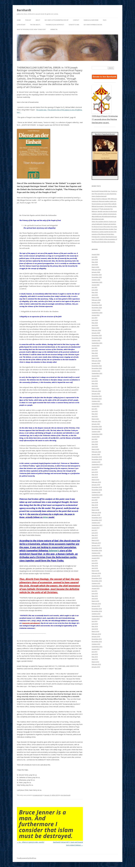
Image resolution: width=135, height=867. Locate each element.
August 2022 (95, 376)
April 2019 (95, 477)
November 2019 (97, 459)
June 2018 (95, 502)
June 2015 (95, 593)
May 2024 (95, 323)
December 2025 (97, 275)
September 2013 (97, 647)
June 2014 (95, 624)
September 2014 (97, 616)
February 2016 (96, 573)
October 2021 (96, 401)
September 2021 (97, 404)
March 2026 (95, 267)
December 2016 (97, 548)
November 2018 (97, 490)
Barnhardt (24, 10)
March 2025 (95, 297)
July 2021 (94, 409)
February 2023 (96, 361)
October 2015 (96, 583)
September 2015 (97, 586)
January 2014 (96, 636)
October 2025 (96, 280)
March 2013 (95, 662)
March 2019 (95, 480)
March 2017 (95, 540)
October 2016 (96, 553)
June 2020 (95, 442)
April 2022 (95, 386)
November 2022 (97, 368)
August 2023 (95, 345)
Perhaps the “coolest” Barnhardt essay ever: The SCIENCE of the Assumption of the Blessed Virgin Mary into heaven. (104, 239)
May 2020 (95, 444)
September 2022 (97, 373)
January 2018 (96, 515)
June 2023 (95, 350)
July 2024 (94, 318)
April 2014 (95, 629)
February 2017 (96, 543)
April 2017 (95, 538)
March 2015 (95, 601)
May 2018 (95, 505)
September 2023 (97, 343)
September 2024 (97, 313)
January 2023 (96, 363)
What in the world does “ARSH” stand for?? (31, 29)
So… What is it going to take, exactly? (30, 842)
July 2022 (94, 378)
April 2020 (95, 447)
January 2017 (96, 545)
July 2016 (94, 560)
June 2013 (95, 654)
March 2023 (95, 358)
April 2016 (95, 568)
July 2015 (94, 591)
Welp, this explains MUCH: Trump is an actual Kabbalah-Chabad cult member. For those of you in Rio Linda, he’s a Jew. (104, 224)
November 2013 (97, 641)
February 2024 (96, 330)
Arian (45, 517)
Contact (76, 20)
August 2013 (95, 649)
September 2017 (97, 525)
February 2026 (96, 270)
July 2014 (94, 621)
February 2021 (96, 421)
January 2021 (96, 424)
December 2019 (97, 457)
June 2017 (95, 533)
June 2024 (95, 320)
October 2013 (96, 644)
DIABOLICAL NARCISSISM (91, 20)
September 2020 (97, 434)
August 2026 (95, 254)
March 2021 (95, 419)
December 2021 (97, 396)
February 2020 (96, 452)
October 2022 (96, 371)
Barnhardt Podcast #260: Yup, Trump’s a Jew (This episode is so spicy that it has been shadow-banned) (104, 193)
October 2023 (96, 340)
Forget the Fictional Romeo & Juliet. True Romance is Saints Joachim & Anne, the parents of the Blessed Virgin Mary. (104, 231)
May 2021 (95, 414)
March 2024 (95, 328)
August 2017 (95, 528)
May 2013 (95, 657)
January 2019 (96, 485)
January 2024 (96, 333)
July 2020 (94, 439)
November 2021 (97, 399)
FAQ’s (104, 20)
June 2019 (95, 472)
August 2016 (95, 558)
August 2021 (95, 406)
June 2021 (95, 411)
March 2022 (95, 388)
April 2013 (95, 659)
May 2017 (95, 535)
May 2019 (95, 474)
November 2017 (97, 520)
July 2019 (94, 469)
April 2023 (95, 356)
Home (19, 20)
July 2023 (94, 348)
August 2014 (95, 619)
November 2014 (97, 611)
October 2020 (96, 431)
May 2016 (95, 566)
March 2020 (95, 449)
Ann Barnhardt (65, 795)
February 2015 (96, 603)
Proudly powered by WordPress (26, 858)
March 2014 (95, 631)
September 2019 (97, 464)
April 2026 (95, 264)
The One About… (35, 25)
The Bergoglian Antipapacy (55, 25)
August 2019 (95, 467)
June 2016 (95, 563)
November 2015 (97, 581)
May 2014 (95, 626)
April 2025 (95, 295)
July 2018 (94, 500)
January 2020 (96, 454)
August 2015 (95, 588)
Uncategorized (37, 795)
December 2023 (97, 335)
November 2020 (97, 429)
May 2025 (95, 292)
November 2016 (97, 550)
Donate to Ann (74, 25)
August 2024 (95, 315)
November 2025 (97, 277)
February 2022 (96, 391)
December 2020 (97, 426)
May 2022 (95, 383)
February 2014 (96, 634)
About (38, 20)
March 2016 (95, 571)
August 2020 (95, 437)
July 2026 (94, 257)
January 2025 (96, 302)
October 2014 (96, 614)
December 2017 (97, 517)
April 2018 (95, 507)
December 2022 (97, 366)
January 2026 (96, 272)
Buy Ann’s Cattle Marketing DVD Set (56, 20)
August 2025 (95, 285)
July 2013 (94, 652)
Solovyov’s (54, 550)
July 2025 (94, 287)
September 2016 (97, 555)
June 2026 (95, 259)
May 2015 (95, 596)
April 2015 (95, 598)
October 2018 (96, 492)
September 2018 (97, 495)
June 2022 (95, 381)
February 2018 (96, 512)
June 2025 (95, 290)
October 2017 (96, 523)
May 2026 (95, 262)
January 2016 (96, 576)
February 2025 (96, 300)
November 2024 (97, 307)
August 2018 (95, 497)
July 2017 (94, 530)
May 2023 (95, 353)
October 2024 (96, 310)
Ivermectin (53, 29)
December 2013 (97, 639)
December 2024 (97, 305)
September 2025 (97, 282)
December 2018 (97, 487)
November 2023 (97, 338)
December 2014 (97, 609)
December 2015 (97, 578)
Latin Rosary (21, 25)
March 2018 (95, 510)
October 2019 (96, 462)
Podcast (28, 20)
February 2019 (96, 482)
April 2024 (95, 325)
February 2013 (96, 664)
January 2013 (96, 667)
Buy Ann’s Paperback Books (93, 25)
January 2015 (96, 606)
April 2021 (95, 416)
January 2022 (96, 393)
